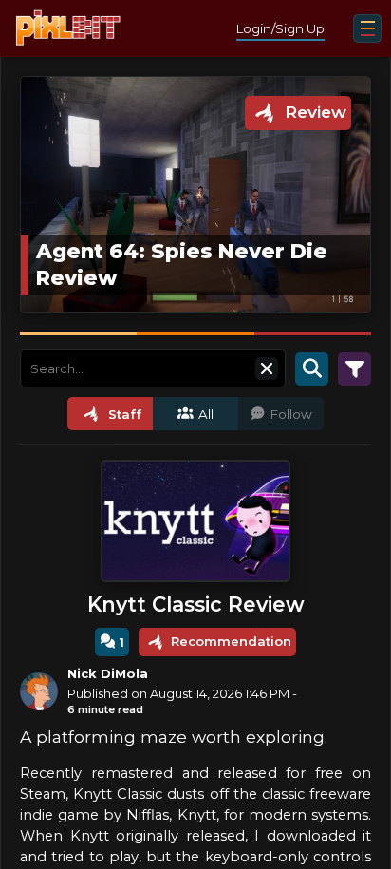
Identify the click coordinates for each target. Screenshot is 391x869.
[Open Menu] (367, 28)
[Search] (311, 368)
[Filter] (354, 368)
